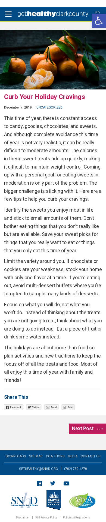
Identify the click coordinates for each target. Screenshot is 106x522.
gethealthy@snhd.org (38, 468)
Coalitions (55, 456)
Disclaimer (23, 518)
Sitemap (35, 456)
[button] (99, 21)
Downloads (16, 456)
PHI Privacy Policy (46, 518)
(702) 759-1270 (75, 468)
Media (72, 456)
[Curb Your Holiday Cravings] (53, 59)
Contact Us (90, 456)
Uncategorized (49, 107)
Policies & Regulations (76, 518)
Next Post (87, 428)
